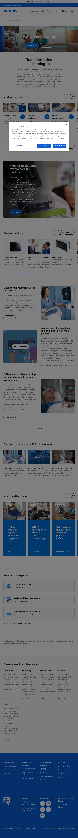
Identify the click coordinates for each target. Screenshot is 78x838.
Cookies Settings (18, 145)
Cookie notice (26, 140)
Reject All (44, 145)
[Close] (66, 124)
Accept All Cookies (59, 145)
